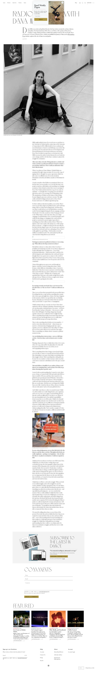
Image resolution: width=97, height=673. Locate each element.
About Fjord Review (58, 652)
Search (41, 660)
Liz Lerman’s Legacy (36, 630)
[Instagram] (48, 666)
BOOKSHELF (33, 628)
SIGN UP (41, 19)
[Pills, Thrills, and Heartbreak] (57, 619)
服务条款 (45, 591)
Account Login (71, 652)
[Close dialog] (62, 3)
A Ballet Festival (72, 630)
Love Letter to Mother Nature (19, 630)
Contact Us (42, 655)
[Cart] (85, 3)
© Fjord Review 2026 (90, 668)
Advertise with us (58, 655)
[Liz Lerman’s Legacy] (39, 619)
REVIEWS (15, 628)
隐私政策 (41, 591)
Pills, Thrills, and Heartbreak (57, 630)
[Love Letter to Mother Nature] (21, 619)
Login (63, 558)
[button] (76, 3)
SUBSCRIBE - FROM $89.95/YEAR (59, 556)
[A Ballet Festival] (75, 619)
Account (42, 652)
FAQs (41, 657)
